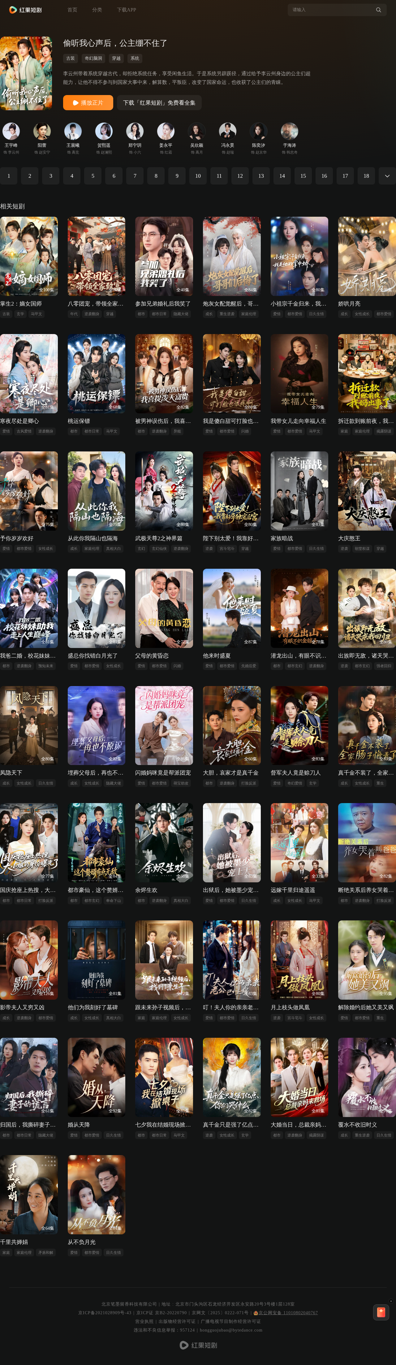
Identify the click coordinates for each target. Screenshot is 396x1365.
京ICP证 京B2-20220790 (161, 1313)
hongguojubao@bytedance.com (231, 1330)
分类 (97, 9)
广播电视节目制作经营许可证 (231, 1321)
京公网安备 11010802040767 (288, 1313)
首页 (72, 9)
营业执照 (144, 1321)
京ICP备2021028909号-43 (104, 1313)
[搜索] (379, 10)
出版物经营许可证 (177, 1321)
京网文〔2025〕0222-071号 (220, 1313)
